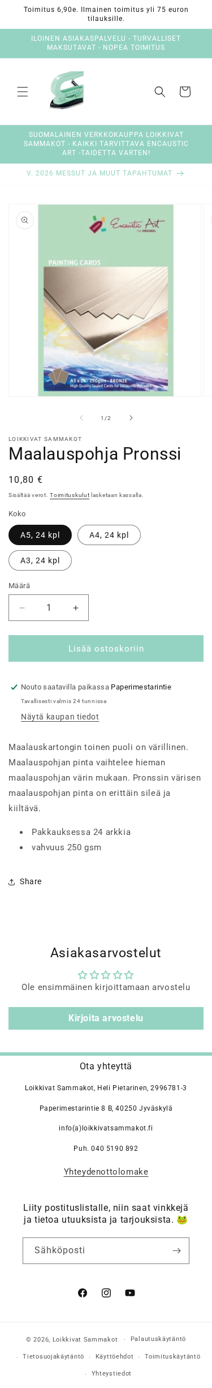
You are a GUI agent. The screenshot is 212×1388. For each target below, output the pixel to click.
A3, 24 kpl (40, 560)
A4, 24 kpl (109, 534)
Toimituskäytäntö (172, 1356)
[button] (22, 91)
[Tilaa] (176, 1250)
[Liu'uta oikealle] (131, 417)
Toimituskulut (69, 495)
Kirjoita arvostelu (106, 1018)
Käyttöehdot (115, 1356)
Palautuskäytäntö (158, 1339)
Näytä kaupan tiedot (60, 716)
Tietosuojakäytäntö (53, 1356)
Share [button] (31, 881)
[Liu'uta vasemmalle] (81, 417)
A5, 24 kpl (40, 534)
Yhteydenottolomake (106, 1172)
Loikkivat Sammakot (85, 1339)
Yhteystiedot (112, 1373)
